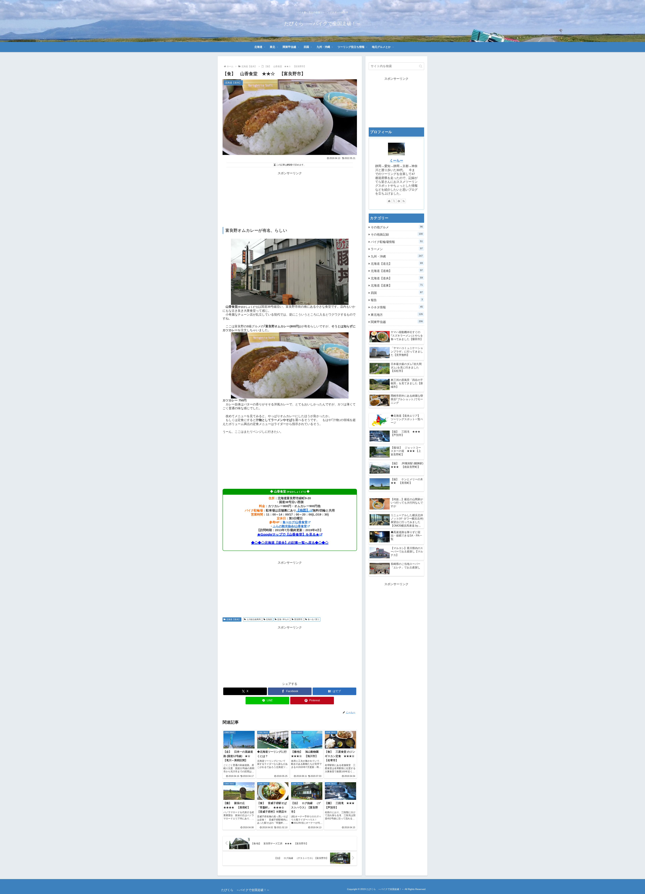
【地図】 (303, 510)
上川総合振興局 (254, 619)
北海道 (269, 619)
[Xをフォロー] (394, 201)
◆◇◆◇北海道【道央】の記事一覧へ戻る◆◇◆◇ (289, 543)
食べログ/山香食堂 (295, 522)
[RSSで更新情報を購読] (403, 201)
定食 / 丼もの (283, 619)
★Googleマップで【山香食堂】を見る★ (288, 534)
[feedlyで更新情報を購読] (399, 201)
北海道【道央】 (233, 619)
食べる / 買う (313, 619)
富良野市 (298, 619)
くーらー (396, 160)
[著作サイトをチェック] (389, 201)
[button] (421, 66)
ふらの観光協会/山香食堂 (290, 526)
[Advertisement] (290, 199)
